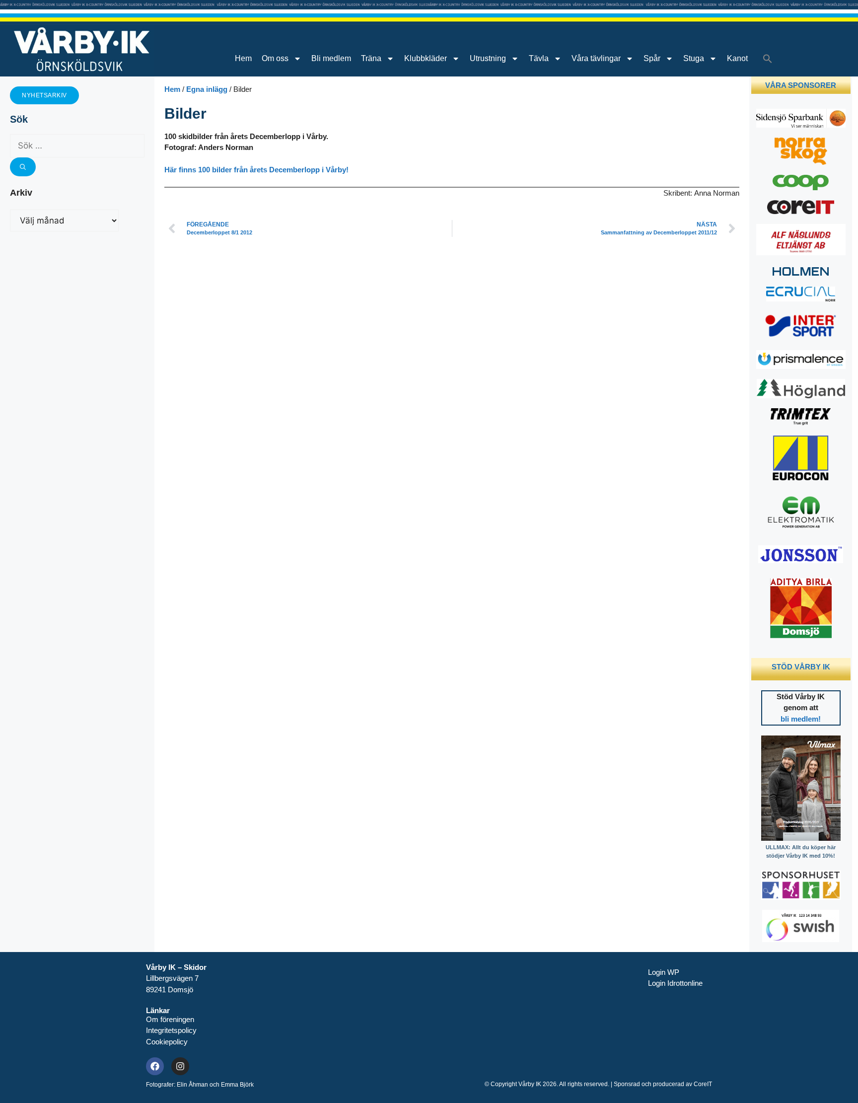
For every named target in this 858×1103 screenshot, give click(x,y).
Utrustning (488, 58)
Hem (243, 58)
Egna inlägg (206, 89)
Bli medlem (331, 58)
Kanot (737, 58)
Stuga (693, 58)
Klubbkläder (425, 58)
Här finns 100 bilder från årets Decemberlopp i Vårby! (256, 169)
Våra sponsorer (800, 85)
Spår (652, 58)
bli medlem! (801, 719)
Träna (371, 58)
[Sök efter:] (77, 146)
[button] (768, 59)
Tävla (539, 58)
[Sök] (23, 166)
